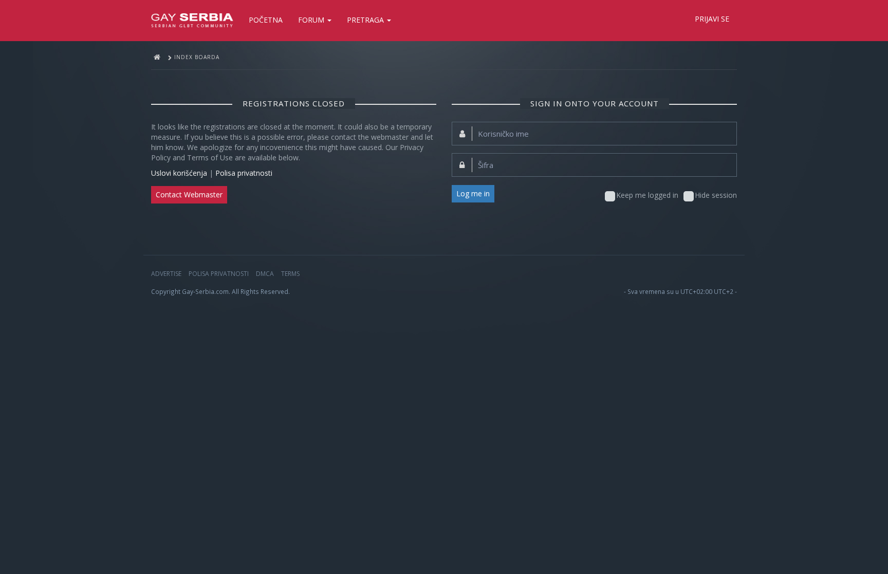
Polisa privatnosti (243, 173)
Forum (312, 20)
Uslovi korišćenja (179, 173)
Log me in (473, 193)
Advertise (166, 273)
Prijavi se (712, 19)
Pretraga (366, 20)
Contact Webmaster (189, 194)
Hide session (716, 195)
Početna (266, 20)
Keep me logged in (647, 195)
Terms (290, 273)
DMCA (265, 273)
